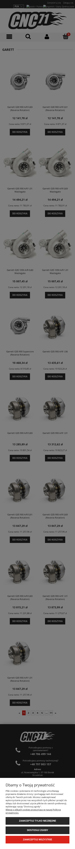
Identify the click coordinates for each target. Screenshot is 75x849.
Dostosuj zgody (37, 830)
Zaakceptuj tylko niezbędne (37, 821)
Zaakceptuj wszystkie (37, 839)
